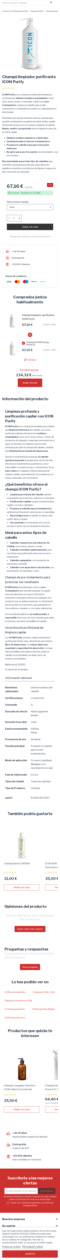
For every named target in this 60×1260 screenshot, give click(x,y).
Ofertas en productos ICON (18, 1000)
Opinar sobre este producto (30, 929)
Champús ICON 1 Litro (44, 992)
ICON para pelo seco (15, 1017)
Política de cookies (11, 1246)
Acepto (30, 1254)
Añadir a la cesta (30, 227)
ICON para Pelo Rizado (43, 1009)
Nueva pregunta (30, 967)
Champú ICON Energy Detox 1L (37, 343)
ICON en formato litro (15, 992)
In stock (9, 669)
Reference (11, 664)
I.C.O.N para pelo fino (15, 1009)
